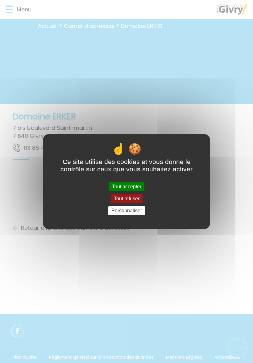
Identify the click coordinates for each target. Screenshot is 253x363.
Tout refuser (126, 198)
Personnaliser (126, 210)
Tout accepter (126, 186)
